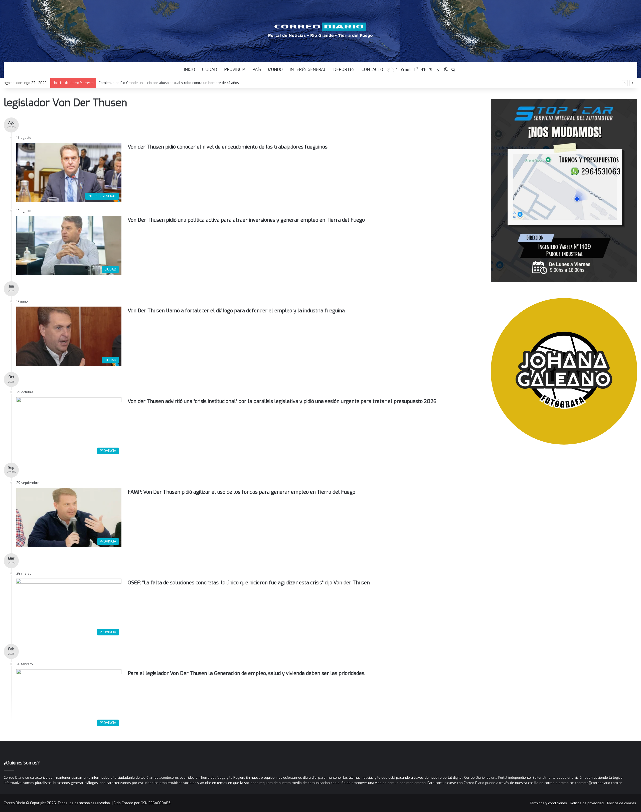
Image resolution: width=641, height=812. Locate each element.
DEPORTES (344, 69)
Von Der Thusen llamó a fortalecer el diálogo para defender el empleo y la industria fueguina (236, 310)
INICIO (189, 69)
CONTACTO (372, 69)
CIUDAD (209, 69)
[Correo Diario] (320, 30)
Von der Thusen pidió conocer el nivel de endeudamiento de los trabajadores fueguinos (228, 147)
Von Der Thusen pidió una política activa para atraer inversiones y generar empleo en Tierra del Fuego (246, 220)
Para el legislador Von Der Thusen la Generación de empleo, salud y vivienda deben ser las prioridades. (246, 673)
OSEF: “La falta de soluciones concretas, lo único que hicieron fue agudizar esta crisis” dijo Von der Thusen (249, 582)
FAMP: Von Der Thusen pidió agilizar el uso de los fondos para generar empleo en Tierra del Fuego (241, 492)
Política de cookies (621, 803)
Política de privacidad (587, 803)
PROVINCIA (234, 69)
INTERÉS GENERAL (308, 69)
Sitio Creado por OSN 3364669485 (142, 803)
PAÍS (256, 69)
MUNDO (275, 69)
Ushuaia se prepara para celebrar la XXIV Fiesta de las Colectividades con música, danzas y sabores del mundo (187, 83)
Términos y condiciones (548, 803)
